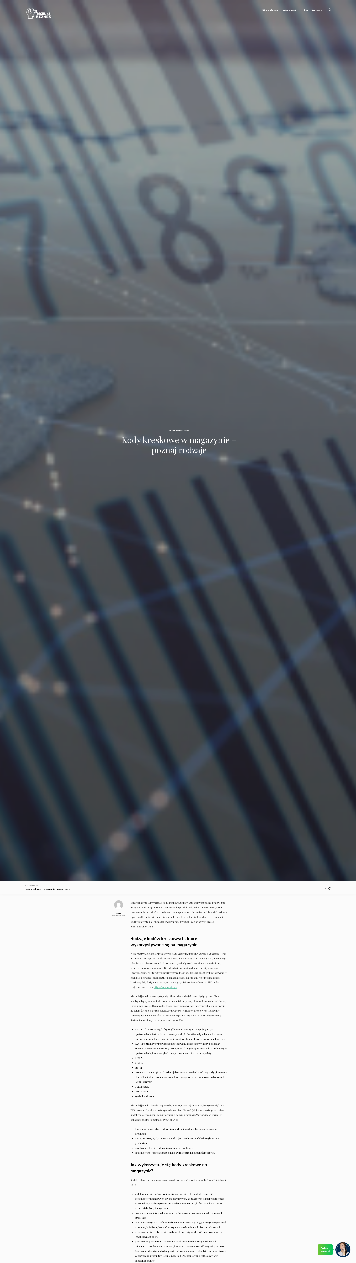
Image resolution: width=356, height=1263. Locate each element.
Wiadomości (289, 10)
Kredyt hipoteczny (312, 10)
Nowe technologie (179, 430)
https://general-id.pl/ (165, 987)
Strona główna (270, 10)
